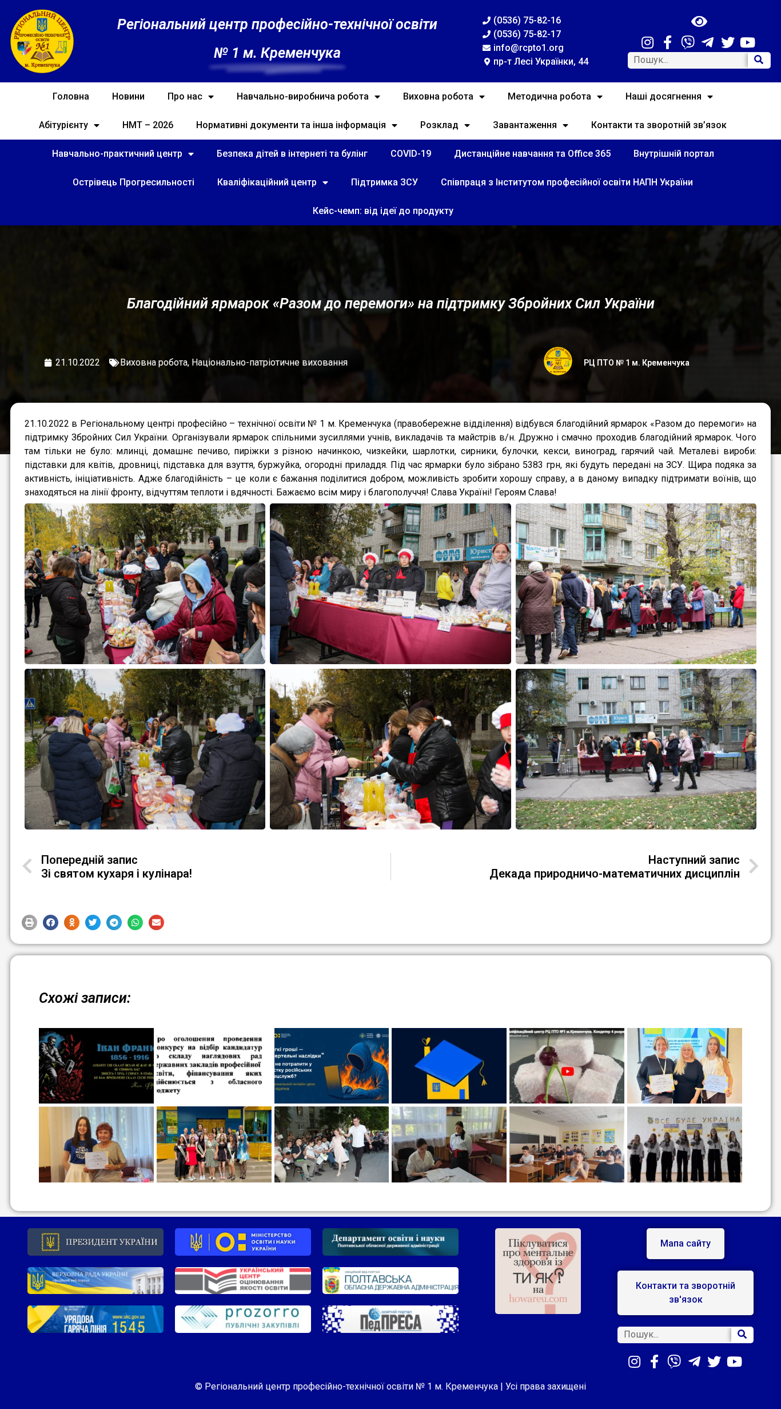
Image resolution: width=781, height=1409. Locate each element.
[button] (29, 922)
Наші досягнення (663, 96)
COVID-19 (410, 153)
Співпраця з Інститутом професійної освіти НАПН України (567, 182)
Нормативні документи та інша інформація (291, 125)
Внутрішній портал (673, 153)
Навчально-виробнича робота (303, 96)
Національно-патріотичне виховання (270, 362)
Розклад (439, 125)
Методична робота (549, 96)
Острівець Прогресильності (133, 182)
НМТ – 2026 (147, 125)
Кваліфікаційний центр (267, 182)
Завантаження (525, 125)
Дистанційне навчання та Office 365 (532, 153)
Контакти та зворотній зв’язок (659, 125)
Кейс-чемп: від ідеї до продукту (383, 210)
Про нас (185, 96)
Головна (71, 96)
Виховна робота (438, 96)
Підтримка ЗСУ (384, 182)
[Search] (759, 60)
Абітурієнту (63, 125)
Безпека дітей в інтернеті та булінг (292, 153)
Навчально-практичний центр (117, 153)
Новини (128, 96)
